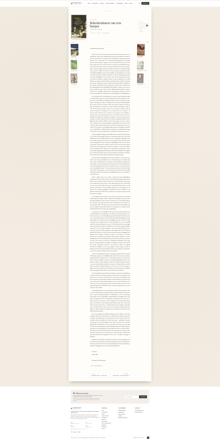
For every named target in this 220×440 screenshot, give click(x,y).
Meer (126, 3)
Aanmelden (143, 396)
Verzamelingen (119, 3)
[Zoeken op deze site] (139, 3)
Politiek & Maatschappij (122, 417)
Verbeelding (104, 417)
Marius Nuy (104, 424)
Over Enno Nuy (95, 3)
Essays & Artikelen (110, 3)
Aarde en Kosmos (121, 414)
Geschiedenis (121, 412)
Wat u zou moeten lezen (106, 423)
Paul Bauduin (104, 426)
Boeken (102, 3)
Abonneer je (145, 3)
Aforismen (104, 419)
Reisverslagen (104, 421)
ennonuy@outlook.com (139, 410)
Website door (138, 437)
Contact (130, 3)
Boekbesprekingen (122, 410)
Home (89, 3)
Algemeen (120, 415)
